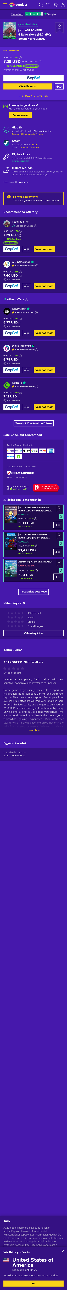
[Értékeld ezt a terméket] (14, 669)
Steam (35, 145)
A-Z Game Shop (21, 262)
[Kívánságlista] (48, 4)
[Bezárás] (63, 1250)
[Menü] (4, 4)
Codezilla (17, 383)
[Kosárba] (59, 86)
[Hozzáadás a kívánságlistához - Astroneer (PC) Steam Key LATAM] (59, 563)
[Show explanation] (36, 265)
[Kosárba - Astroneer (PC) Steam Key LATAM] (57, 577)
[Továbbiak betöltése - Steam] (6, 143)
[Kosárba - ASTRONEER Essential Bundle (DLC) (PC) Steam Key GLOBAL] (57, 552)
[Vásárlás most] (33, 78)
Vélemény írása (33, 633)
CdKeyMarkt (19, 309)
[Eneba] (18, 4)
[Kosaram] (55, 4)
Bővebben (34, 730)
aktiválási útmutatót (30, 148)
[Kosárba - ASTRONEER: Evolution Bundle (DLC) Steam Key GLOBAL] (57, 525)
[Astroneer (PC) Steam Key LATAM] (33, 570)
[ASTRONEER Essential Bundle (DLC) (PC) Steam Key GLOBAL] (33, 544)
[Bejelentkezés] (63, 4)
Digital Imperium (21, 346)
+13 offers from (33, 96)
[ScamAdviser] (20, 473)
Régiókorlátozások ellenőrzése (27, 134)
